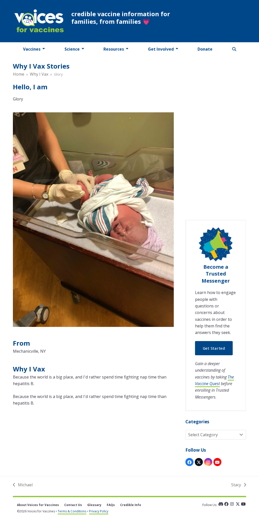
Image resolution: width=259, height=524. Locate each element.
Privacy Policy (98, 511)
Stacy (236, 485)
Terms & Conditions (72, 511)
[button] (234, 49)
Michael (23, 485)
